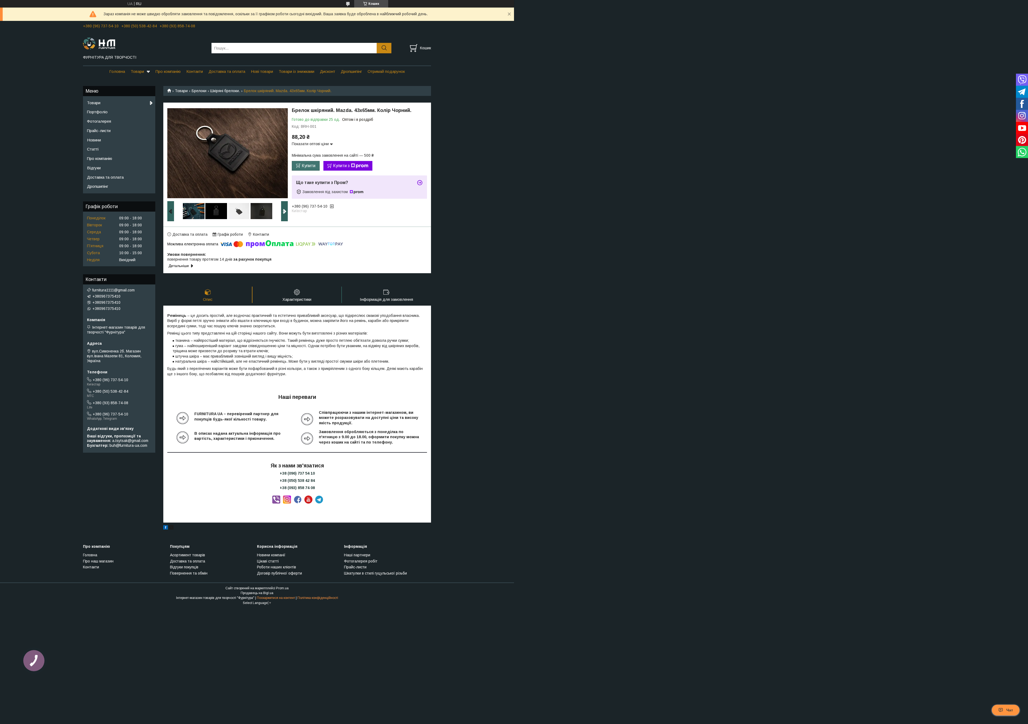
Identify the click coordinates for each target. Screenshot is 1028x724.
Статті (93, 149)
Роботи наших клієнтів (276, 567)
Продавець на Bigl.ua (257, 593)
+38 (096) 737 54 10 (297, 473)
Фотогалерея (99, 121)
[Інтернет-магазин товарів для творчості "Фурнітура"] (144, 43)
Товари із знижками (296, 71)
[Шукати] (384, 48)
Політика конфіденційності (317, 598)
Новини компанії (271, 555)
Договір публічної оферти (279, 573)
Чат (1009, 710)
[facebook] (165, 528)
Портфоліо (97, 112)
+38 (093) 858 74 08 (297, 488)
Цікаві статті (268, 561)
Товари (137, 71)
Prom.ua (282, 588)
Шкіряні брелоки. (225, 91)
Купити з (341, 165)
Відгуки (94, 168)
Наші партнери (357, 555)
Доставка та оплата (227, 71)
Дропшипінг (351, 71)
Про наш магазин (98, 561)
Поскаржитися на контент (276, 598)
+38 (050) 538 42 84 (297, 480)
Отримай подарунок (386, 71)
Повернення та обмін (188, 573)
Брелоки (199, 91)
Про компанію (168, 71)
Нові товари (262, 71)
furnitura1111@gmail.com (113, 290)
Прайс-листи (99, 130)
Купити (308, 165)
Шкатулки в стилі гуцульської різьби (375, 573)
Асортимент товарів (187, 555)
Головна (117, 71)
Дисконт (327, 71)
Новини (94, 140)
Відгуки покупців (184, 567)
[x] (171, 528)
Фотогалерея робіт (360, 561)
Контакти (194, 71)
